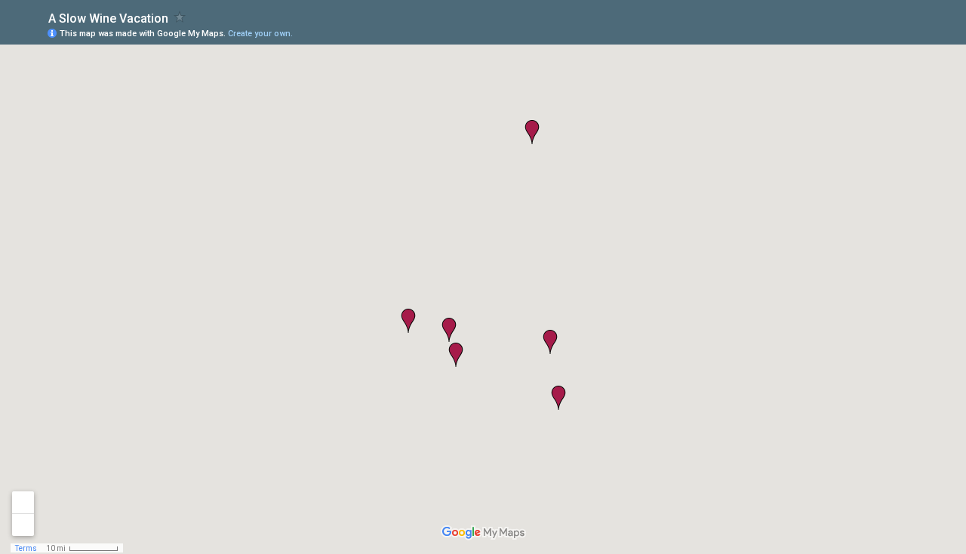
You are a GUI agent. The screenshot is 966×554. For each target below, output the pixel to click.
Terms (26, 548)
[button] (408, 321)
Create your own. (260, 33)
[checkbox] (180, 17)
